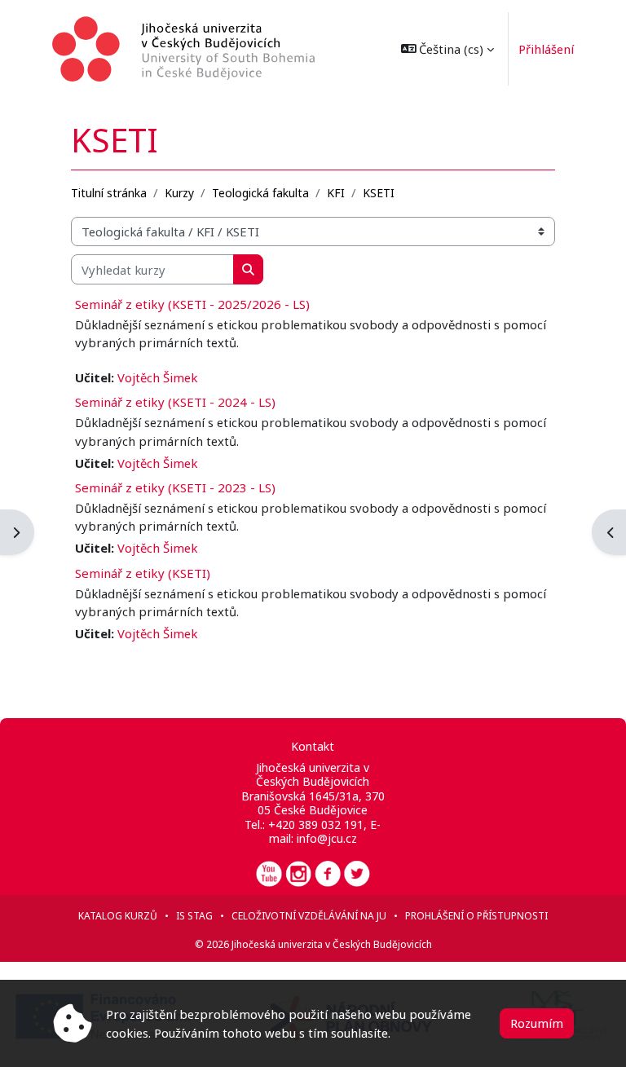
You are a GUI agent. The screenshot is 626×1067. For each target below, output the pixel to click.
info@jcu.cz (327, 838)
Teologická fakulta (260, 193)
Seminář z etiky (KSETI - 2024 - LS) (175, 402)
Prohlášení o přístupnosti (476, 916)
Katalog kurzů (117, 916)
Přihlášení (546, 49)
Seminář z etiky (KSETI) (142, 573)
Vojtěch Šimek (157, 377)
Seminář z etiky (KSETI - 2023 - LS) (175, 487)
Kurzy (179, 193)
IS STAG (194, 916)
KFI (336, 193)
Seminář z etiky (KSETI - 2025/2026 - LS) (192, 304)
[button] (447, 49)
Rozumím (536, 1023)
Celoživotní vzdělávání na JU (308, 916)
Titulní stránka (109, 193)
